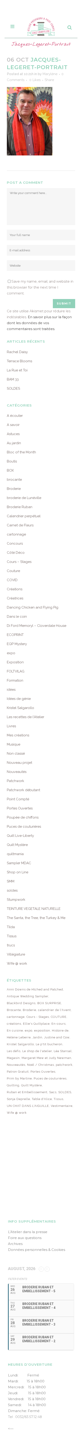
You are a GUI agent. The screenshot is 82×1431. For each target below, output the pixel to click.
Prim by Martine (19, 1078)
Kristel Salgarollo (20, 708)
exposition (42, 1030)
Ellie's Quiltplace (36, 1023)
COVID (12, 580)
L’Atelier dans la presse (27, 1232)
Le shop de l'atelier (37, 1051)
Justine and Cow (56, 1037)
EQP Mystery (17, 644)
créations (14, 1023)
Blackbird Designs (21, 1003)
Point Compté (18, 799)
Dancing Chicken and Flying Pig (32, 607)
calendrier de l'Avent (54, 1010)
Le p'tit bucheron (49, 1044)
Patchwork (15, 781)
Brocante (14, 1010)
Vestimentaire (61, 1106)
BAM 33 (13, 379)
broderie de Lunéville (24, 498)
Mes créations (18, 735)
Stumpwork (16, 900)
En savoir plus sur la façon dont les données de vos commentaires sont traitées (39, 323)
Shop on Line (17, 872)
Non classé (16, 753)
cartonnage (16, 534)
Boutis (12, 461)
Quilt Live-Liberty (20, 836)
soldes (12, 890)
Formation (15, 680)
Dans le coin (17, 616)
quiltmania (15, 854)
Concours (15, 543)
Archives (15, 1244)
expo (11, 653)
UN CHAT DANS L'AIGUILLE (28, 1106)
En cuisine (15, 1030)
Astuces (13, 434)
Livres (11, 726)
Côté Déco (16, 553)
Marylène (50, 74)
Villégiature (16, 954)
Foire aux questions (24, 1238)
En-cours (58, 1023)
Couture (13, 571)
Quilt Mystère (17, 845)
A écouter (15, 416)
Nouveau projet (19, 763)
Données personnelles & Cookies (36, 1249)
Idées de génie (19, 699)
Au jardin (14, 443)
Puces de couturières (24, 826)
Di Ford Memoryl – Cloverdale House (36, 626)
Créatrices (15, 598)
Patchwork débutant (23, 790)
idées (11, 690)
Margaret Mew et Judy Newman (46, 1058)
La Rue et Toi (17, 370)
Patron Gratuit (18, 1071)
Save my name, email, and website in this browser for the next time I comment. (40, 287)
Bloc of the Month (21, 452)
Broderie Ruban (19, 507)
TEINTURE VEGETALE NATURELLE (34, 909)
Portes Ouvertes (20, 808)
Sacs (52, 1092)
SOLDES (13, 388)
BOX (10, 470)
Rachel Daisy (17, 352)
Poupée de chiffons (22, 817)
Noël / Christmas (40, 1064)
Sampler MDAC (19, 863)
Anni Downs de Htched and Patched (35, 989)
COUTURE (59, 1017)
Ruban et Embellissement (27, 1092)
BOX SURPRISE (49, 1003)
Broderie (14, 489)
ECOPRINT (15, 635)
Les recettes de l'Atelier (25, 717)
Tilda (11, 927)
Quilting (13, 1085)
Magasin (13, 1058)
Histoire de (60, 1030)
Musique (13, 744)
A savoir (13, 425)
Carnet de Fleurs (20, 525)
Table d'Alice (42, 1099)
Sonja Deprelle (18, 1099)
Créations (14, 589)
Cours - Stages (37, 1017)
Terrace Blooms (19, 361)
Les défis (13, 1051)
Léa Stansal (63, 1051)
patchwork (64, 1064)
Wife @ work (17, 963)
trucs (11, 945)
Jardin (37, 1037)
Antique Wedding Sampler (27, 996)
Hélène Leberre (19, 1037)
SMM (10, 881)
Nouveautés (16, 772)
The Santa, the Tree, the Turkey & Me (36, 918)
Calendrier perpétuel (24, 516)
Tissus (11, 936)
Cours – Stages (19, 562)
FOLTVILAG (15, 671)
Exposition (15, 662)
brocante (14, 480)
